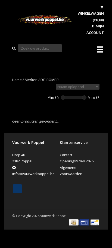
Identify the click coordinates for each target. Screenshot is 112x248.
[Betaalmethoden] (74, 222)
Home (17, 79)
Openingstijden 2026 (77, 161)
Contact (66, 154)
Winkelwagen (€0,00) (91, 16)
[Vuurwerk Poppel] (40, 20)
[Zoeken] (14, 48)
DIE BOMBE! (50, 79)
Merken (31, 79)
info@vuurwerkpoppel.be (33, 173)
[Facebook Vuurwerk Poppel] (17, 188)
